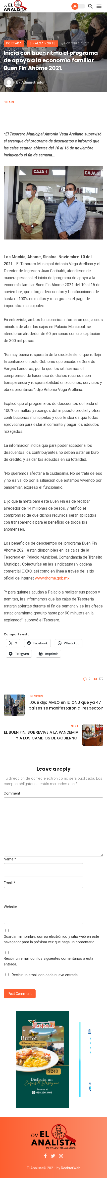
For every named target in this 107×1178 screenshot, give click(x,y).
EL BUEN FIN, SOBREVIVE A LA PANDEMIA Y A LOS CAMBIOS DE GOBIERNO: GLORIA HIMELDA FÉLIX (41, 735)
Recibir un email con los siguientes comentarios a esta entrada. (48, 961)
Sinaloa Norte (42, 43)
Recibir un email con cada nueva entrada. (45, 975)
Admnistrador (33, 82)
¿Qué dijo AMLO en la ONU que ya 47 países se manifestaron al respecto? (66, 705)
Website (10, 907)
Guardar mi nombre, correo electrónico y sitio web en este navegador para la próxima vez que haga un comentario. (51, 939)
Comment (12, 793)
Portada (14, 43)
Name (10, 859)
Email (9, 883)
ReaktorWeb (70, 1168)
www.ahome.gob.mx (52, 578)
